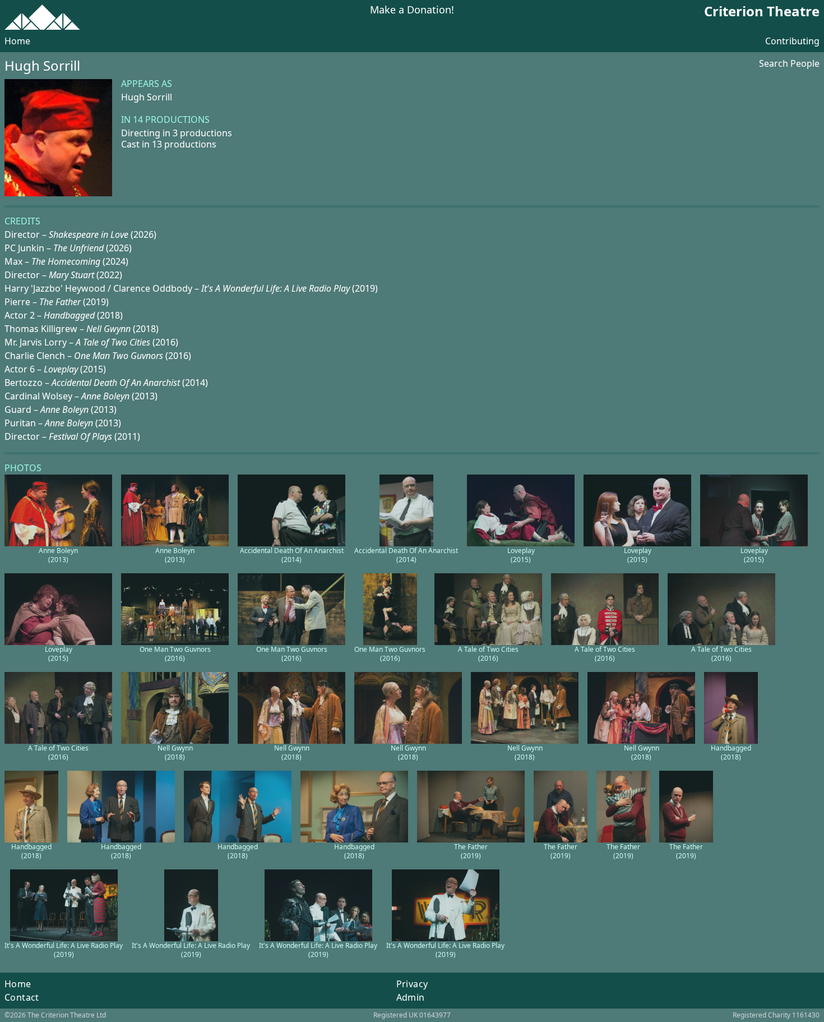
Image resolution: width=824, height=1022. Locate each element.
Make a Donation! (412, 10)
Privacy (412, 984)
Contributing (792, 41)
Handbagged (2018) (731, 752)
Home (17, 41)
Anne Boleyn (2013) (58, 555)
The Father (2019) (471, 851)
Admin (410, 997)
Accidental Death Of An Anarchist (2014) (292, 555)
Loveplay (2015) (521, 555)
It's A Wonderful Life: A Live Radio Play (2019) (63, 950)
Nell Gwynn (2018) (175, 752)
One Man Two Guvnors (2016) (175, 653)
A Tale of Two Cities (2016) (488, 653)
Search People (789, 63)
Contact (21, 997)
